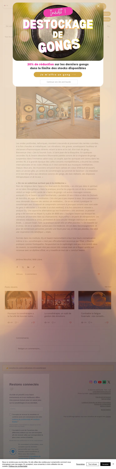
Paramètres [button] (80, 464)
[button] (58, 82)
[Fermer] (113, 464)
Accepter (105, 464)
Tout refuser (92, 464)
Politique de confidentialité (18, 466)
